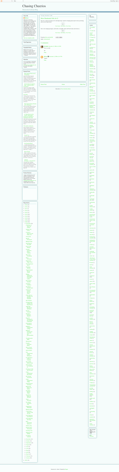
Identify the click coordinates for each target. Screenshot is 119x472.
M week (91, 262)
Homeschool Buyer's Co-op (92, 215)
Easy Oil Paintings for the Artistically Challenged (29, 319)
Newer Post (43, 84)
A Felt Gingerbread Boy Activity (29, 373)
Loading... (24, 11)
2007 (26, 460)
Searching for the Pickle (29, 244)
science (91, 342)
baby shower (92, 79)
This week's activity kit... (28, 125)
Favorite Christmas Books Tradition (28, 251)
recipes (91, 334)
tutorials (91, 405)
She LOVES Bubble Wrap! (29, 362)
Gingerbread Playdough (29, 407)
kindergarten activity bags (92, 241)
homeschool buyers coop (92, 219)
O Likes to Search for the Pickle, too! (29, 233)
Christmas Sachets (28, 267)
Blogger (66, 469)
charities (91, 109)
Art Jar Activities (91, 71)
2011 (26, 216)
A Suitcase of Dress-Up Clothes (29, 226)
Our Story (25, 94)
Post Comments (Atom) (65, 88)
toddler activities (91, 394)
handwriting (92, 202)
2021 (26, 206)
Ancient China (91, 61)
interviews (92, 228)
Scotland (91, 349)
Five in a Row (93, 166)
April (27, 452)
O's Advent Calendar (28, 436)
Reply (45, 52)
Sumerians (92, 376)
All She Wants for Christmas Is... (29, 366)
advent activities (91, 51)
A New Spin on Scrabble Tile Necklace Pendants (29, 297)
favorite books (91, 154)
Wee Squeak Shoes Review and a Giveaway (30, 104)
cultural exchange (92, 126)
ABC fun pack (93, 44)
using (91, 414)
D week (91, 130)
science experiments (92, 345)
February (28, 456)
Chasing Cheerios (34, 6)
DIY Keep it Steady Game (29, 287)
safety (91, 340)
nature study (92, 283)
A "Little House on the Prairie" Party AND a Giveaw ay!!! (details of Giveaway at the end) (28, 116)
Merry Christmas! (29, 258)
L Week (91, 244)
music (91, 279)
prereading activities (92, 307)
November (28, 439)
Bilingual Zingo (29, 241)
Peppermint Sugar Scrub (29, 261)
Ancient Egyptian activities (91, 65)
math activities (91, 267)
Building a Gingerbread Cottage (29, 327)
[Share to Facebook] (60, 37)
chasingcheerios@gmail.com (29, 65)
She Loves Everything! (29, 255)
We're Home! (27, 151)
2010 (26, 218)
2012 (26, 214)
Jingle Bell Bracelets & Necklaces (29, 307)
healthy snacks (91, 209)
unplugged (92, 408)
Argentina (92, 68)
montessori (92, 275)
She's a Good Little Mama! (29, 348)
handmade (92, 195)
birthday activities (91, 90)
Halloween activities (92, 189)
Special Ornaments (29, 239)
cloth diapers (92, 115)
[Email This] (56, 37)
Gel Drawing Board (28, 143)
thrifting (91, 391)
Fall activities (92, 149)
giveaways (92, 178)
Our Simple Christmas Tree (28, 403)
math (91, 264)
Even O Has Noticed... (28, 247)
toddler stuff (92, 398)
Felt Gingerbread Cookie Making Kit (29, 354)
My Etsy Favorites (28, 311)
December (28, 223)
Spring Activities (91, 366)
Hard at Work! (29, 350)
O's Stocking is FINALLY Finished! (29, 358)
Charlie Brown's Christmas (29, 384)
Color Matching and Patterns (29, 416)
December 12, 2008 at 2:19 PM (55, 46)
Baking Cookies (29, 409)
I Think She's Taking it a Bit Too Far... (29, 412)
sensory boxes (91, 352)
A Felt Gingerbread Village (29, 380)
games (91, 170)
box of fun (92, 93)
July (27, 446)
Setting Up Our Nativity (29, 433)
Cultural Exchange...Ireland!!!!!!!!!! (29, 160)
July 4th (91, 234)
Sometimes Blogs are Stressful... (29, 396)
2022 (26, 204)
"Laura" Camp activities (91, 34)
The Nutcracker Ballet (29, 339)
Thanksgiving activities (92, 385)
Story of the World (92, 370)
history (91, 212)
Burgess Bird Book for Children (92, 106)
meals (91, 270)
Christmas (92, 112)
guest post (92, 182)
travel (91, 403)
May (27, 450)
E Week (91, 135)
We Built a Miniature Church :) (28, 315)
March (27, 454)
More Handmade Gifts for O (29, 422)
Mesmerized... (29, 341)
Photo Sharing (57, 32)
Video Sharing (63, 32)
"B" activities (92, 27)
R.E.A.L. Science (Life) (91, 322)
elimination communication (92, 141)
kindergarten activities (92, 237)
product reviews (91, 319)
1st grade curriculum (92, 40)
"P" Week (92, 37)
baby (91, 77)
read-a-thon (92, 326)
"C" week (92, 30)
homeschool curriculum (92, 224)
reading (91, 329)
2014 (26, 210)
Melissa (45, 56)
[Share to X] (59, 37)
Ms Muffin (46, 46)
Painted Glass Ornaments (29, 428)
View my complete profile (28, 38)
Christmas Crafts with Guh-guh (29, 369)
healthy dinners (91, 206)
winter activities (91, 424)
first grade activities (92, 164)
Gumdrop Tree (29, 430)
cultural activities (91, 123)
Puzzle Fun (26, 135)
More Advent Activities (28, 281)
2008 (26, 221)
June (27, 448)
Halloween (92, 185)
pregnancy (92, 303)
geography (92, 175)
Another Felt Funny (28, 230)
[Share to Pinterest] (61, 37)
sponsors (92, 363)
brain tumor (92, 98)
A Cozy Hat (28, 236)
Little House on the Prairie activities (92, 259)
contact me (92, 118)
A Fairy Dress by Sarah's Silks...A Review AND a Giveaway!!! (29, 85)
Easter (91, 137)
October (28, 440)
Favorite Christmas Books (28, 344)
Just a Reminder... (29, 400)
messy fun (92, 272)
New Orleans (92, 286)
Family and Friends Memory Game (28, 291)
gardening (92, 172)
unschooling (92, 411)
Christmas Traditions (28, 284)
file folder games (92, 160)
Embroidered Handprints (29, 324)
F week (91, 147)
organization (92, 294)
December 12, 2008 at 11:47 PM (55, 56)
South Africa (92, 358)
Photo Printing (68, 32)
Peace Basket (91, 301)
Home (63, 84)
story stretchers (92, 373)
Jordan (91, 232)
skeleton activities (91, 355)
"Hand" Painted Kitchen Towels (29, 271)
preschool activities (92, 311)
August (27, 444)
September (28, 442)
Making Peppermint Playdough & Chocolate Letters (29, 276)
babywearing (92, 83)
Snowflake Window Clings (28, 392)
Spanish (91, 361)
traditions (92, 401)
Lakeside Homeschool (92, 247)
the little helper (91, 389)
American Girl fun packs (93, 58)
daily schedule (92, 133)
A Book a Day (29, 425)
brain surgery (92, 95)
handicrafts (92, 192)
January (28, 457)
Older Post (82, 84)
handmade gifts (47, 39)
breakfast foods (92, 102)
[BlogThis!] (57, 37)
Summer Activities (91, 380)
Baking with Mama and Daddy (29, 387)
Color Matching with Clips (29, 419)
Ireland (91, 230)
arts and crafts (91, 75)
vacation (91, 417)
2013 (26, 212)
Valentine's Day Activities (92, 420)
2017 (26, 208)
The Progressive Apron (29, 264)
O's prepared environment (92, 291)
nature (91, 281)
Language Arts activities (92, 252)
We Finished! (29, 300)
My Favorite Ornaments (29, 377)
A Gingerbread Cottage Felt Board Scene (29, 303)
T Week (91, 382)
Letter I (91, 255)
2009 (26, 220)
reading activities (91, 332)
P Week (91, 298)
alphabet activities (91, 55)
